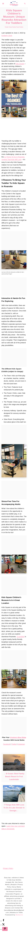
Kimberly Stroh (6, 35)
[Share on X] (3, 925)
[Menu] (3, 3)
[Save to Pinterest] (5, 929)
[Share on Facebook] (3, 921)
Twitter (14, 744)
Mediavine (19, 915)
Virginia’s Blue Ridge (18, 737)
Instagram (21, 744)
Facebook (6, 744)
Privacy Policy (8, 868)
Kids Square (19, 64)
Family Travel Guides (17, 27)
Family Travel (8, 27)
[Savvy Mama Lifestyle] (14, 3)
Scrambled (20, 637)
